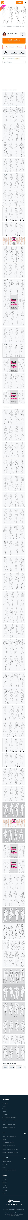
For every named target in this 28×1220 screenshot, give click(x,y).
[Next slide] (21, 1111)
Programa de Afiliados (8, 1185)
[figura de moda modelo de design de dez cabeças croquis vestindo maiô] (13, 835)
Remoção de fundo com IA (9, 1168)
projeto (19, 1110)
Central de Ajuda (6, 1209)
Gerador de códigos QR (8, 1171)
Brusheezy (5, 1146)
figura (12, 1110)
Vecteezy (4, 1149)
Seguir (22, 35)
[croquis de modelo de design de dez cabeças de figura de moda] (13, 793)
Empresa (4, 1155)
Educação (4, 1158)
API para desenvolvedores (9, 1160)
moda (5, 1110)
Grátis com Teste (14, 40)
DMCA (4, 1183)
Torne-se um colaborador (9, 1217)
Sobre (4, 1214)
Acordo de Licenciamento (9, 1180)
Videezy (4, 1152)
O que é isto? (17, 58)
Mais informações (8, 61)
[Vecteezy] (2, 2)
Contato (4, 1211)
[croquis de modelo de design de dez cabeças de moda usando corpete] (13, 98)
